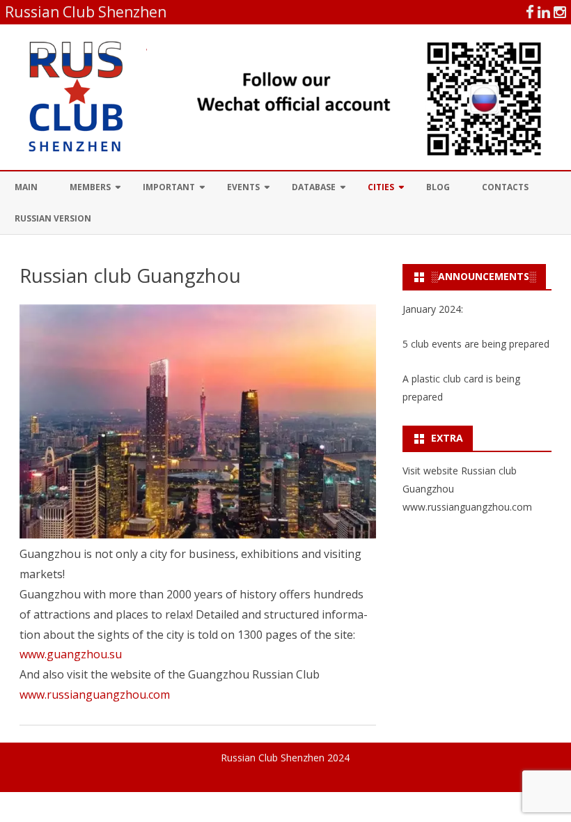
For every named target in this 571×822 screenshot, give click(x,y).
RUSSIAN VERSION (53, 218)
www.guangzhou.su (70, 654)
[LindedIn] (544, 12)
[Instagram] (560, 12)
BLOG (438, 187)
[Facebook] (530, 12)
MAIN (26, 187)
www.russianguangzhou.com (94, 694)
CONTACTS (505, 187)
